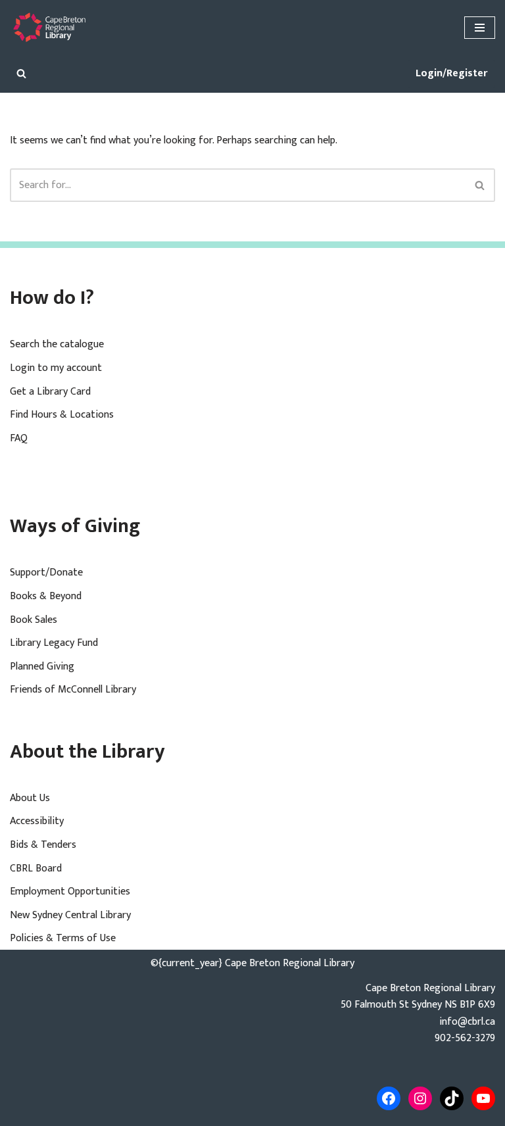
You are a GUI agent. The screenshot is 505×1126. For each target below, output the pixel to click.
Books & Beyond (46, 596)
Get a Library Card (50, 392)
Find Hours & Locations (62, 415)
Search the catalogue (57, 344)
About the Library (87, 751)
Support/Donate (46, 572)
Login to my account (56, 368)
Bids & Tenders (43, 845)
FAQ (19, 438)
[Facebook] (388, 1098)
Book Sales (33, 620)
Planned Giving (42, 666)
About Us (30, 798)
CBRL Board (36, 868)
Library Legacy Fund (54, 643)
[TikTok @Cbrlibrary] (452, 1098)
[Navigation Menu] (479, 27)
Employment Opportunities (70, 891)
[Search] (21, 73)
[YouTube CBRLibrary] (483, 1098)
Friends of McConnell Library (73, 689)
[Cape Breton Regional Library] (49, 27)
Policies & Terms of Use (63, 938)
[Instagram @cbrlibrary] (420, 1098)
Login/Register (451, 73)
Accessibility (37, 821)
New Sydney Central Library (70, 915)
